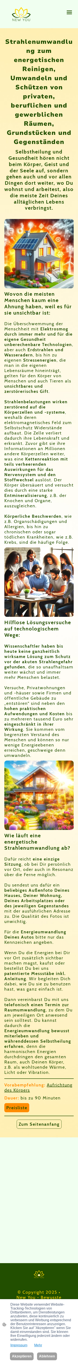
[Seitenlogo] (21, 14)
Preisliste (16, 1107)
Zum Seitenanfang (39, 1124)
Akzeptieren (22, 1356)
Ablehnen (47, 1356)
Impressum (18, 1345)
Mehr (38, 1345)
